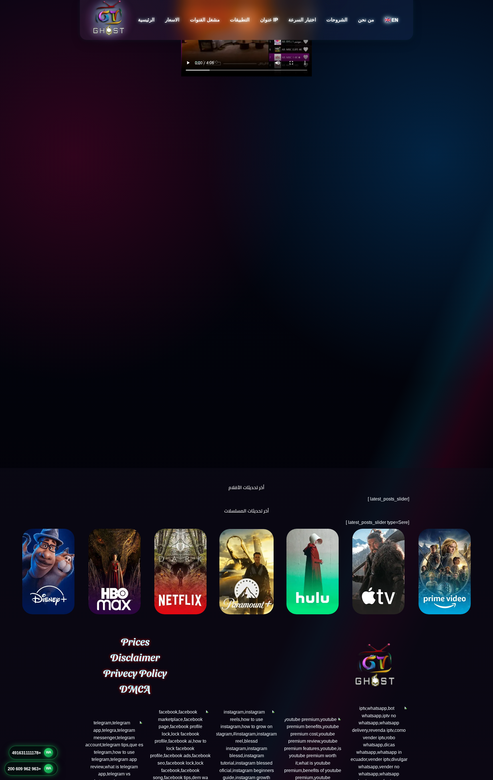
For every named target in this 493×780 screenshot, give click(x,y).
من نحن (366, 20)
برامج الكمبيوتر (249, 60)
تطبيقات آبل (251, 50)
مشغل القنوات (205, 20)
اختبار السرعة (302, 20)
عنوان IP (269, 20)
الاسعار (172, 20)
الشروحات (336, 20)
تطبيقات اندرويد (248, 39)
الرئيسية (146, 20)
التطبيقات (240, 20)
